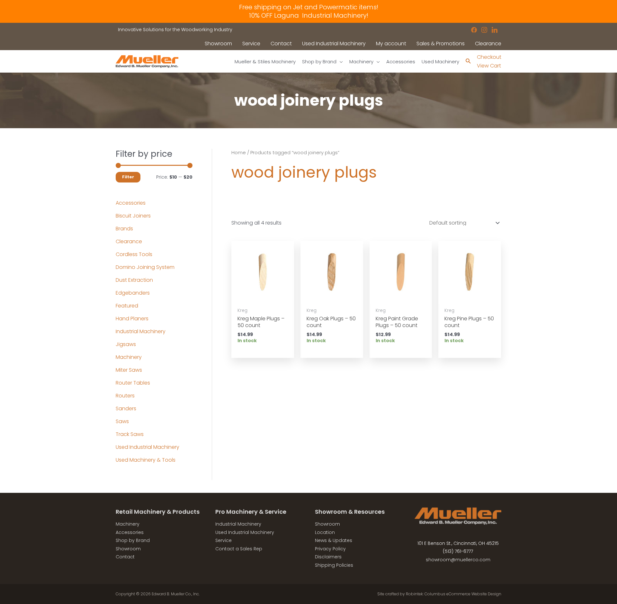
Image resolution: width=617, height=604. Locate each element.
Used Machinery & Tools (145, 460)
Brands (124, 228)
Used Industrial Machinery (147, 447)
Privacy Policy (330, 549)
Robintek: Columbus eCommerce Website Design (453, 594)
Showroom (128, 549)
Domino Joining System (145, 267)
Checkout (489, 57)
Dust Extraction (134, 280)
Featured (127, 305)
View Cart (489, 65)
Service (223, 540)
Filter (128, 177)
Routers (125, 395)
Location (325, 532)
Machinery (129, 357)
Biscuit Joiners (133, 215)
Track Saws (130, 434)
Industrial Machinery (140, 331)
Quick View (262, 297)
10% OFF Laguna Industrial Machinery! (308, 15)
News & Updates (333, 540)
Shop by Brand (133, 540)
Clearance (129, 241)
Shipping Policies (334, 565)
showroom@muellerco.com (458, 559)
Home (238, 152)
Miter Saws (129, 370)
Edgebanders (133, 293)
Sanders (126, 408)
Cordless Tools (134, 254)
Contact (125, 557)
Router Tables (133, 382)
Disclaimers (328, 557)
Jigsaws (126, 344)
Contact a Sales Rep (238, 549)
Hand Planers (132, 318)
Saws (122, 421)
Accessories (131, 203)
